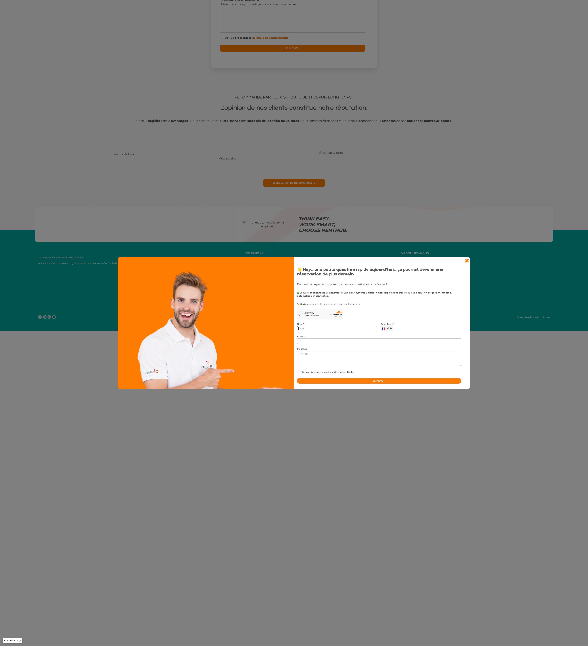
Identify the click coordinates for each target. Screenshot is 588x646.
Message (302, 349)
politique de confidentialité (338, 372)
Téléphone (387, 324)
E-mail (301, 336)
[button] (12, 640)
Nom (300, 324)
